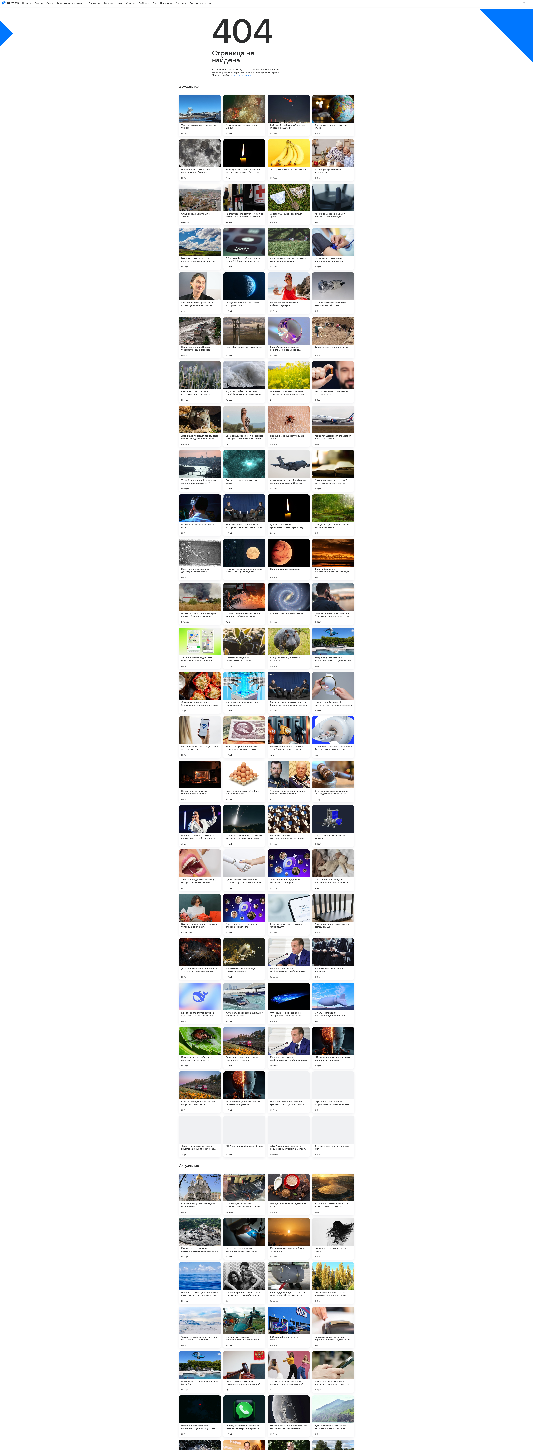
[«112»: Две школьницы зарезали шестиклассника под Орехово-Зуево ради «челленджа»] (244, 160)
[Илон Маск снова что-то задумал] (244, 337)
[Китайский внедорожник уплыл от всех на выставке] (244, 1003)
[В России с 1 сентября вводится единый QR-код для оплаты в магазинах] (244, 249)
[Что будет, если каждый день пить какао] (289, 1372)
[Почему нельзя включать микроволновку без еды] (200, 781)
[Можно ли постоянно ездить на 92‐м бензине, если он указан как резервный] (289, 737)
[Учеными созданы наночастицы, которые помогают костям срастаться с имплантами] (200, 870)
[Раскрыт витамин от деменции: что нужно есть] (333, 382)
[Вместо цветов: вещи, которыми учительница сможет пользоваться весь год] (200, 915)
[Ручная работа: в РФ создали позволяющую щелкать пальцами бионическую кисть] (244, 870)
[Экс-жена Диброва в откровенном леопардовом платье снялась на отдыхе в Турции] (244, 426)
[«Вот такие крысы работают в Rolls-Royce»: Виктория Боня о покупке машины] (200, 293)
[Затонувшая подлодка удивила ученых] (244, 115)
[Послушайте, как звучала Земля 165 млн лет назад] (333, 515)
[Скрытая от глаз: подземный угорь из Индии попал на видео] (333, 1092)
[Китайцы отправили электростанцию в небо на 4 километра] (333, 1003)
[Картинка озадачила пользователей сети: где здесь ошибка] (289, 826)
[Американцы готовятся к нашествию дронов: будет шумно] (333, 648)
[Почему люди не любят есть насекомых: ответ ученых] (200, 1048)
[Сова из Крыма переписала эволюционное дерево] (244, 1225)
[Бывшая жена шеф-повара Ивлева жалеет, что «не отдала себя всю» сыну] (200, 1225)
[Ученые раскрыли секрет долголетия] (333, 160)
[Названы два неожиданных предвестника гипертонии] (333, 249)
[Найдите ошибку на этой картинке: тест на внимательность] (333, 693)
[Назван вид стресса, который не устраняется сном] (333, 1314)
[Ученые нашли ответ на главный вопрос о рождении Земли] (244, 1181)
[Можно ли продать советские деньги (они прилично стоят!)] (244, 737)
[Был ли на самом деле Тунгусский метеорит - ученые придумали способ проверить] (244, 826)
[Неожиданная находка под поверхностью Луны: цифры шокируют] (200, 160)
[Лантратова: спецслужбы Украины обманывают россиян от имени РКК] (244, 204)
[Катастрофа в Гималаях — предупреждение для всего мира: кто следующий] (200, 1416)
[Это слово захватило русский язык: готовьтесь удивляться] (333, 471)
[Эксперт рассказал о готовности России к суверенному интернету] (289, 693)
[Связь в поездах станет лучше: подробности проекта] (244, 1048)
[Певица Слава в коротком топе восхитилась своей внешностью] (200, 826)
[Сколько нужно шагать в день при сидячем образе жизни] (289, 249)
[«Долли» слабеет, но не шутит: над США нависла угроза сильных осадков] (244, 382)
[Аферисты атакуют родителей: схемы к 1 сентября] (200, 1181)
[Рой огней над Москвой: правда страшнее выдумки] (289, 115)
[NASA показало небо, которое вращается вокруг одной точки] (289, 1092)
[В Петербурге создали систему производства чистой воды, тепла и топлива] (289, 1181)
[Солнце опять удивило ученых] (289, 604)
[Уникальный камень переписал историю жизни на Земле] (333, 1372)
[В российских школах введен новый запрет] (333, 959)
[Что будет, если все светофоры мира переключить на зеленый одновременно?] (200, 1314)
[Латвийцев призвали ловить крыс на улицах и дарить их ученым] (200, 426)
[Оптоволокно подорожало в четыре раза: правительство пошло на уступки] (289, 1003)
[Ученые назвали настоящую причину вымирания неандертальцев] (244, 959)
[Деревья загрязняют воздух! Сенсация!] (200, 1270)
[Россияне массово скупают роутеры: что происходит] (333, 204)
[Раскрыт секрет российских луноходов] (333, 826)
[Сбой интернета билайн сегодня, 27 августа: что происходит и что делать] (333, 604)
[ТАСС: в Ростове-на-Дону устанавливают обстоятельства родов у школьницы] (333, 870)
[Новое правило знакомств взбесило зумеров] (289, 293)
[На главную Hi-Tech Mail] (12, 3)
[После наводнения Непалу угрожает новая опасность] (200, 337)
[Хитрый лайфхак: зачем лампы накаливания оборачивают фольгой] (333, 293)
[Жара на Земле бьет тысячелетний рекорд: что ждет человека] (333, 559)
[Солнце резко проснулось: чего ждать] (244, 471)
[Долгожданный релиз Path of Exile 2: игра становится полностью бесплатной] (200, 959)
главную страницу (242, 75)
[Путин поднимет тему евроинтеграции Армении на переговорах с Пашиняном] (244, 1314)
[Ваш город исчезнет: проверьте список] (333, 115)
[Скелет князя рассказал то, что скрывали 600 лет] (200, 1372)
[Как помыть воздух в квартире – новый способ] (244, 693)
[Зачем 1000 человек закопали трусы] (289, 204)
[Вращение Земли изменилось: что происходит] (244, 293)
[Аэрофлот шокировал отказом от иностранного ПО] (333, 426)
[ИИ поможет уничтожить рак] (289, 1270)
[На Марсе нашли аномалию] (289, 559)
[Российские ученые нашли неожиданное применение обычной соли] (289, 337)
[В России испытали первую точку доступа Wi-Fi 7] (200, 737)
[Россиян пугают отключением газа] (200, 515)
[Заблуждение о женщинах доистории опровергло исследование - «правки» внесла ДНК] (200, 559)
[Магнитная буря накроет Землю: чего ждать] (289, 1416)
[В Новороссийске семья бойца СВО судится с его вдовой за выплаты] (333, 781)
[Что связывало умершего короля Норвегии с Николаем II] (289, 781)
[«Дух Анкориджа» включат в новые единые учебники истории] (289, 1136)
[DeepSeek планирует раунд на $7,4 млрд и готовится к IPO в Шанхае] (200, 1003)
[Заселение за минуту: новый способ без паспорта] (289, 870)
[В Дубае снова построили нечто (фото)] (333, 1136)
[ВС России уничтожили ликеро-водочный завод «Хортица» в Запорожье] (200, 604)
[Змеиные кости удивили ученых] (333, 337)
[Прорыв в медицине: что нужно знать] (289, 426)
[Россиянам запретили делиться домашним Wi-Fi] (333, 915)
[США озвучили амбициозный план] (244, 1136)
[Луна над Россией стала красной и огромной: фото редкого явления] (244, 559)
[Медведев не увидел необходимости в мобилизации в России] (289, 959)
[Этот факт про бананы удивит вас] (289, 160)
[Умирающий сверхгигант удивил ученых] (200, 115)
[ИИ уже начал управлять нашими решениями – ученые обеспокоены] (333, 1048)
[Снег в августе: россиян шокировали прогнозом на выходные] (200, 382)
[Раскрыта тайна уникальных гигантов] (289, 648)
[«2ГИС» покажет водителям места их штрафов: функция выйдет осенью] (200, 648)
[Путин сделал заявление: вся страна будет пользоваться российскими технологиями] (244, 1416)
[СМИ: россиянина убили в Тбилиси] (200, 204)
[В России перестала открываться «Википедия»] (289, 915)
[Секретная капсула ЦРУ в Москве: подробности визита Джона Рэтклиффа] (289, 471)
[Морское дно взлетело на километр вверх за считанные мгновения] (200, 249)
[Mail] (4, 3)
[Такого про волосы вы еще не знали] (333, 1416)
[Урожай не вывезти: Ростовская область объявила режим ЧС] (200, 471)
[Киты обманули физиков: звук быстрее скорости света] (333, 1270)
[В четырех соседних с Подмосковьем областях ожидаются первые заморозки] (244, 648)
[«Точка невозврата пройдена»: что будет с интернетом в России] (244, 515)
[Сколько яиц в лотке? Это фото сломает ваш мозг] (244, 781)
